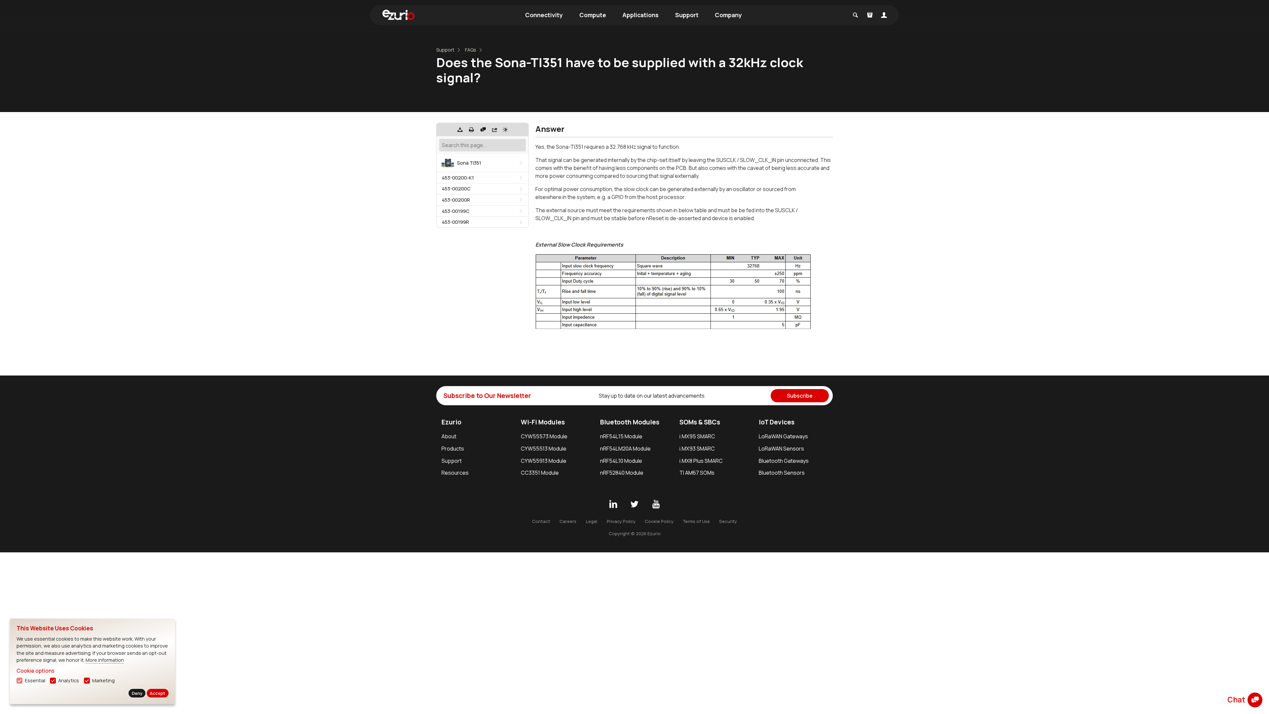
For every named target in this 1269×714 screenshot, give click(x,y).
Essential (35, 680)
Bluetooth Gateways (784, 460)
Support (687, 15)
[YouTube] (656, 504)
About (449, 436)
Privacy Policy (621, 521)
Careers (567, 521)
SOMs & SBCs (699, 422)
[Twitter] (634, 504)
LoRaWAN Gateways (783, 436)
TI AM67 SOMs (696, 472)
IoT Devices (776, 422)
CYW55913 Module (543, 460)
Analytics (68, 680)
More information (105, 660)
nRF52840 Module (621, 472)
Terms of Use (696, 521)
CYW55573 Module (544, 436)
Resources (455, 472)
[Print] (471, 129)
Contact (541, 521)
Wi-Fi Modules (543, 422)
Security (728, 521)
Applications (640, 15)
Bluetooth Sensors (782, 472)
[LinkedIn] (613, 504)
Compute (592, 15)
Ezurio (451, 422)
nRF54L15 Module (621, 436)
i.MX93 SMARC (697, 448)
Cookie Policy (659, 521)
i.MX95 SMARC (697, 436)
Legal (591, 521)
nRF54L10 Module (621, 460)
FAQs (470, 50)
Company (728, 15)
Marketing (103, 680)
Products (453, 448)
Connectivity (544, 15)
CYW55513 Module (543, 448)
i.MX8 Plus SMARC (701, 460)
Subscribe (800, 395)
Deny (137, 693)
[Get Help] (483, 129)
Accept (157, 693)
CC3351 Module (540, 472)
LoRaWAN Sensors (781, 448)
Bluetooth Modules (629, 422)
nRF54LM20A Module (625, 448)
